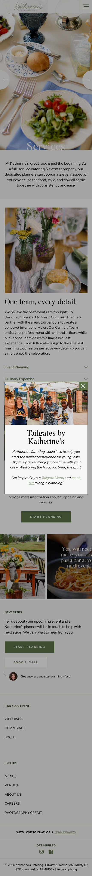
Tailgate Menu (53, 478)
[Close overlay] (83, 386)
